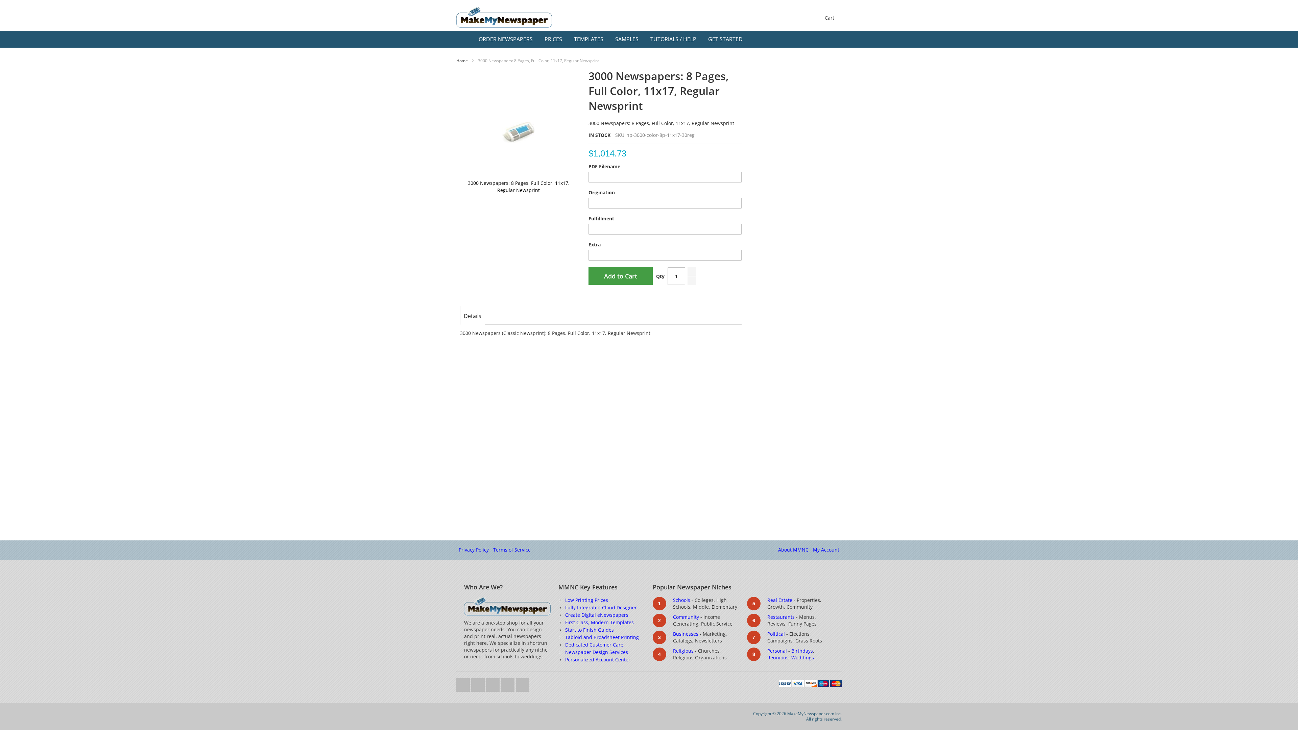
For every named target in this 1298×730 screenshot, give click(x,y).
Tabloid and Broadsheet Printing (602, 637)
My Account (826, 549)
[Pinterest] (522, 683)
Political (776, 634)
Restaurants (781, 617)
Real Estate (779, 600)
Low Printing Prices (586, 600)
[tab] (472, 316)
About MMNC (793, 549)
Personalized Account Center (597, 659)
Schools (681, 600)
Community (686, 617)
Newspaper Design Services (596, 652)
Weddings (802, 657)
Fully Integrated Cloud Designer (601, 607)
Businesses (685, 634)
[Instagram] (508, 683)
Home (462, 61)
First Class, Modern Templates (599, 622)
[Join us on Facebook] (478, 683)
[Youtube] (493, 683)
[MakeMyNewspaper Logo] (504, 17)
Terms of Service (512, 549)
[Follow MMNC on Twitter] (463, 683)
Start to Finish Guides (589, 630)
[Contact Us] (835, 39)
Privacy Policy (474, 549)
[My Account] (822, 39)
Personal (777, 651)
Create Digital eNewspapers (596, 615)
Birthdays (802, 651)
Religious (683, 651)
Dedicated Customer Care (594, 644)
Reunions (778, 657)
